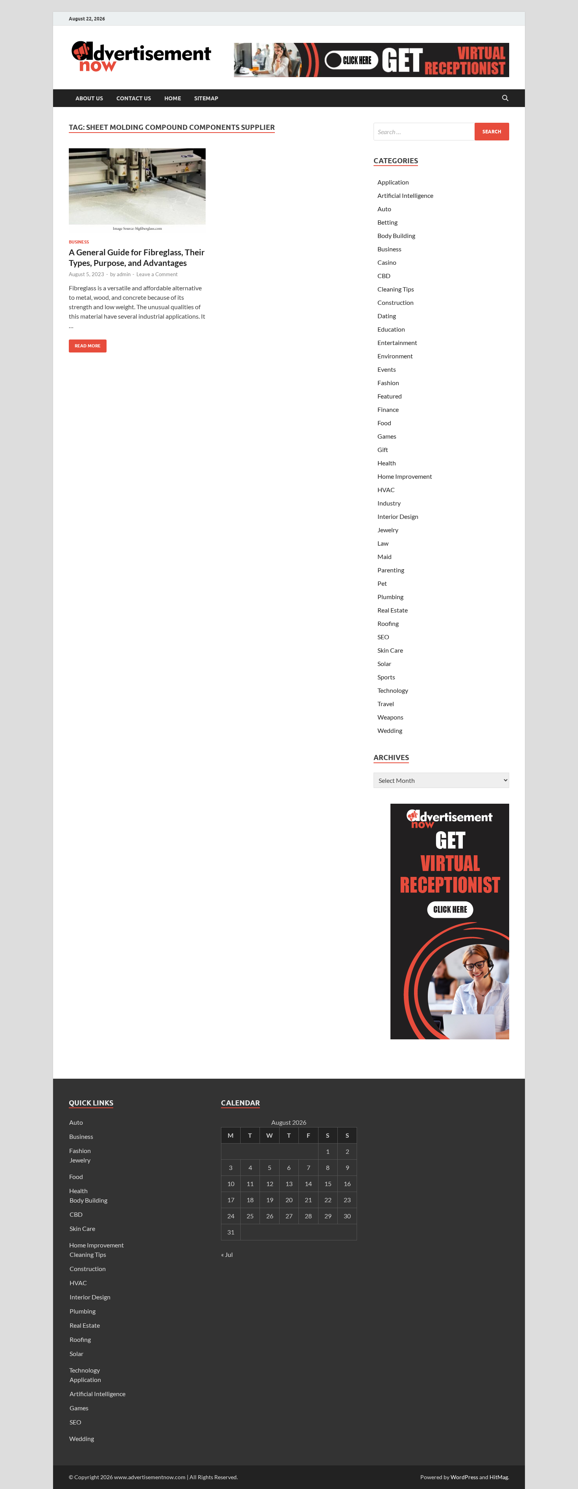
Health (386, 463)
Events (386, 369)
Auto (384, 208)
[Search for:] (441, 131)
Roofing (388, 623)
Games (386, 436)
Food (384, 422)
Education (391, 329)
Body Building (396, 235)
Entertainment (397, 342)
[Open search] (505, 98)
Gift (382, 449)
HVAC (386, 489)
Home (172, 98)
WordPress (464, 1477)
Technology (392, 690)
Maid (384, 556)
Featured (389, 396)
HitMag (499, 1477)
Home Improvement (404, 476)
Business (79, 242)
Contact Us (133, 98)
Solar (384, 663)
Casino (386, 262)
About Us (89, 98)
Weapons (390, 717)
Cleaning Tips (395, 289)
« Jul (227, 1254)
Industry (389, 503)
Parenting (390, 570)
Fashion (388, 382)
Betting (387, 222)
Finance (388, 409)
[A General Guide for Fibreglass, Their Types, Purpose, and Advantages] (137, 190)
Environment (395, 356)
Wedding (389, 730)
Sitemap (206, 98)
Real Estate (392, 610)
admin (124, 274)
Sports (386, 677)
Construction (395, 302)
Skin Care (390, 650)
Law (382, 543)
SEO (383, 636)
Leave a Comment (157, 274)
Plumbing (390, 596)
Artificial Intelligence (405, 195)
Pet (382, 583)
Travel (385, 703)
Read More (85, 344)
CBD (383, 275)
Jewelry (387, 529)
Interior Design (397, 516)
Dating (386, 315)
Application (393, 182)
